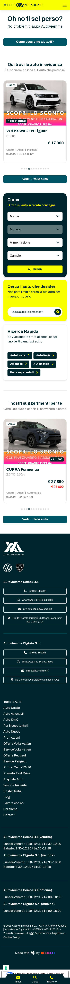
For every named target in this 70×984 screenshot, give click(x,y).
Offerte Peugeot (14, 755)
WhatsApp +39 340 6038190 (37, 600)
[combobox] (35, 216)
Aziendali (16, 363)
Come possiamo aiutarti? (35, 41)
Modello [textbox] (15, 229)
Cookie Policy (11, 937)
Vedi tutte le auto (35, 179)
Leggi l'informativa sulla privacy (45, 933)
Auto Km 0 (43, 355)
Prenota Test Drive (16, 773)
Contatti (9, 815)
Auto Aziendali (13, 713)
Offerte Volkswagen (17, 743)
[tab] (22, 168)
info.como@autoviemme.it (37, 609)
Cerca (37, 269)
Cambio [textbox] (15, 255)
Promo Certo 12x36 (17, 767)
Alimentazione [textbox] (20, 242)
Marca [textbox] (14, 216)
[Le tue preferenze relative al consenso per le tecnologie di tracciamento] (6, 968)
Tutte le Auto (12, 702)
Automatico (41, 363)
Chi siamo (10, 809)
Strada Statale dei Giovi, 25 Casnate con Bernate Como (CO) (36, 620)
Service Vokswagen (17, 749)
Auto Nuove (11, 731)
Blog (6, 797)
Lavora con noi (13, 803)
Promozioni (11, 737)
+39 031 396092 (37, 591)
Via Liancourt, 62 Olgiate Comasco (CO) (36, 679)
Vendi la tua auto (15, 785)
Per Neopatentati (22, 372)
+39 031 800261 (37, 652)
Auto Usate (17, 355)
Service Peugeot (15, 761)
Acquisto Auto (13, 779)
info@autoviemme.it (37, 670)
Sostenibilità (12, 791)
